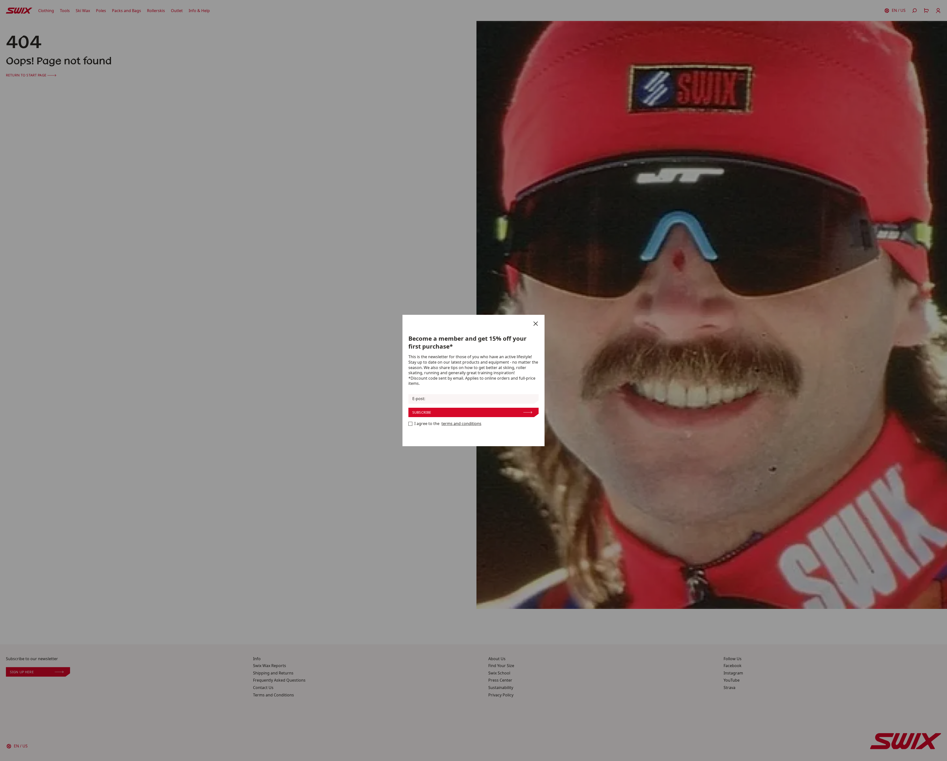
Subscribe (421, 412)
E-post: (418, 398)
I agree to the (447, 423)
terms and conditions (461, 423)
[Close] (536, 324)
